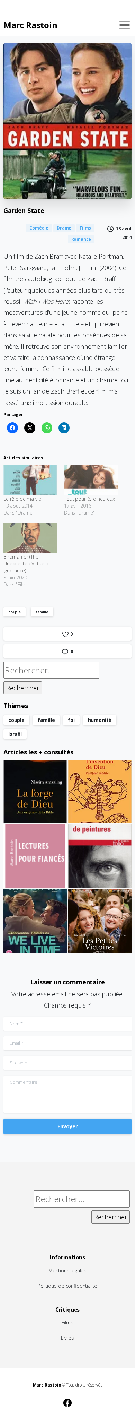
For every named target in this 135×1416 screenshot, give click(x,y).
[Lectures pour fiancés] (35, 856)
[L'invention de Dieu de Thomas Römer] (100, 791)
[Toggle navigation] (125, 25)
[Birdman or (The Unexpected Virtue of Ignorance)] (30, 538)
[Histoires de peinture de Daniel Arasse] (100, 856)
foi (71, 720)
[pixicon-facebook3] (67, 1402)
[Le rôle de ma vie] (30, 480)
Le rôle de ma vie (22, 498)
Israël (15, 734)
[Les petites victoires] (100, 921)
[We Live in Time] (35, 921)
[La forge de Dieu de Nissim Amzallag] (35, 791)
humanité (100, 720)
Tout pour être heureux (89, 498)
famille (42, 611)
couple (14, 611)
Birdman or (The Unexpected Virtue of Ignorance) (26, 563)
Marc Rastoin (30, 25)
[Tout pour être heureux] (91, 480)
